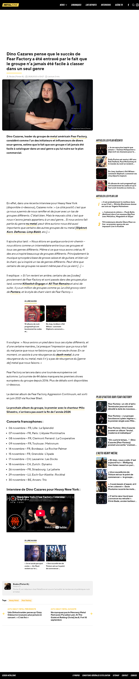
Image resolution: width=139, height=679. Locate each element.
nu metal (31, 224)
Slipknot (81, 228)
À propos (76, 675)
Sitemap (116, 675)
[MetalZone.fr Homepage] (10, 5)
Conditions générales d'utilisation (96, 675)
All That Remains (59, 284)
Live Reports (91, 5)
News (62, 5)
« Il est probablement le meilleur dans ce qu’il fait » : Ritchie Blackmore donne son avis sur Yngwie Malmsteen (119, 204)
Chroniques (76, 5)
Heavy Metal (13, 600)
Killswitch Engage (33, 284)
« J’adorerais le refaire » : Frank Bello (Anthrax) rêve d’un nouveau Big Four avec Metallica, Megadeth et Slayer (118, 214)
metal (53, 136)
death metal (63, 354)
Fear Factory (79, 136)
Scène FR (119, 5)
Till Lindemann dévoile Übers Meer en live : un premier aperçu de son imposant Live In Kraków (118, 224)
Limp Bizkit (33, 232)
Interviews (106, 5)
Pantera (15, 292)
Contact (125, 675)
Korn (10, 232)
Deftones (19, 232)
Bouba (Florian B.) (16, 76)
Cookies (134, 675)
